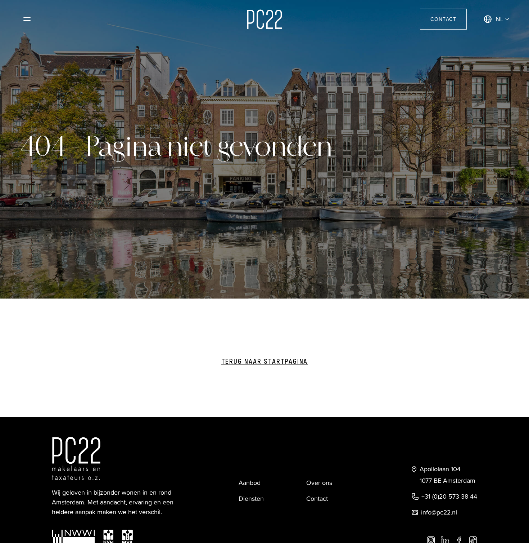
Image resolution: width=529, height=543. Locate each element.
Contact (443, 19)
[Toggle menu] (27, 19)
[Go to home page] (264, 19)
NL (499, 18)
